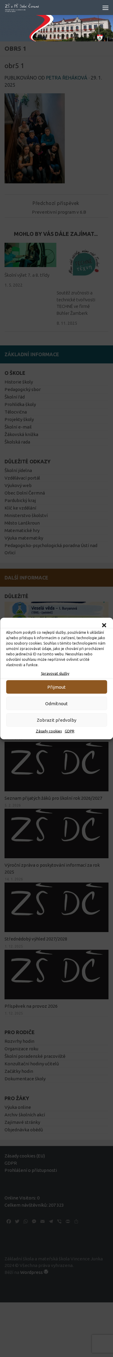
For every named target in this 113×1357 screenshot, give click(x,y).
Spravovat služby (55, 673)
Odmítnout (56, 703)
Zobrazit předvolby (56, 719)
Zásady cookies (49, 731)
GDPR (69, 731)
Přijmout (56, 686)
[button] (104, 625)
